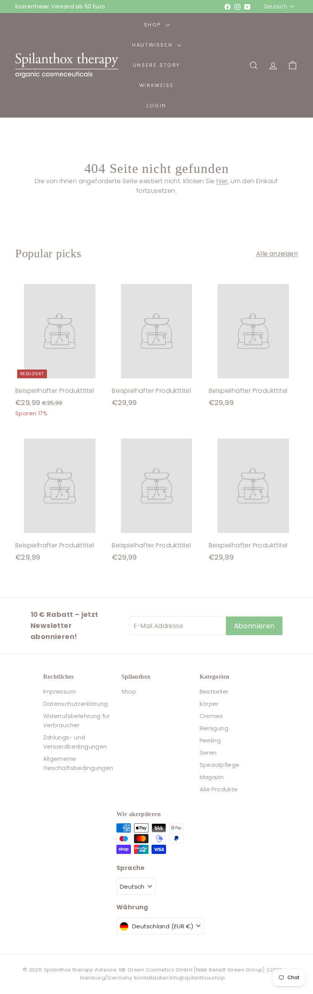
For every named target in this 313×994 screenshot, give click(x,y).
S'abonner (231, 613)
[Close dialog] (295, 417)
